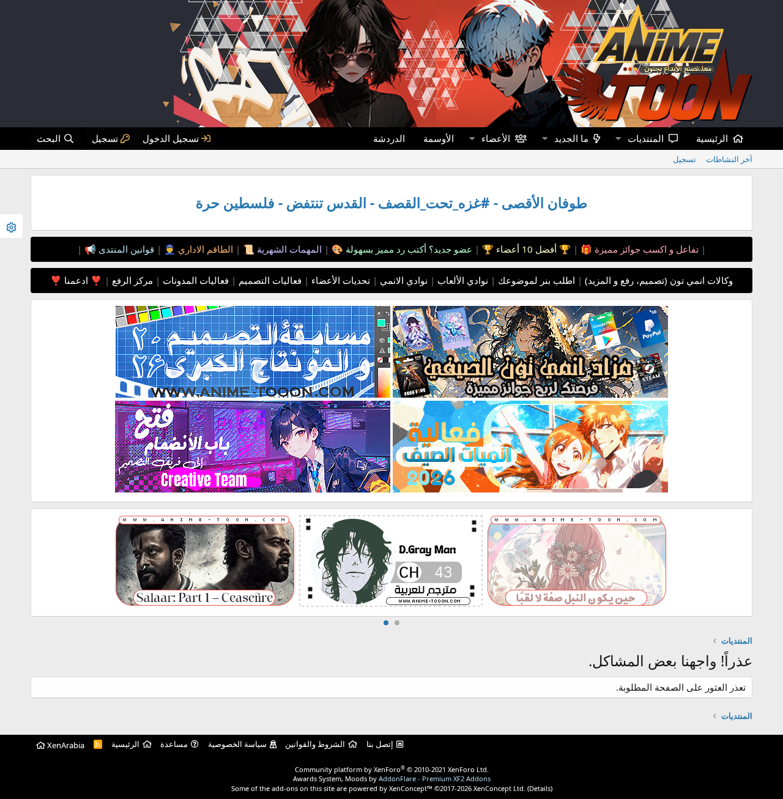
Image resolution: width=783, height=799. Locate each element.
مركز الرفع (131, 280)
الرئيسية (712, 138)
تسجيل (684, 159)
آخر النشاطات (729, 159)
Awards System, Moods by (392, 778)
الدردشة (389, 138)
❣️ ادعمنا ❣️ (76, 280)
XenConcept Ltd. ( (501, 788)
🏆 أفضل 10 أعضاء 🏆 (525, 249)
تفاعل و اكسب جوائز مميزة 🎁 (638, 249)
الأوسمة (438, 138)
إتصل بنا (379, 743)
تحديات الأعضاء (339, 280)
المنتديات (646, 138)
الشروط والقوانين (315, 743)
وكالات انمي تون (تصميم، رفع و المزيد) (659, 280)
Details (540, 788)
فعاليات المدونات (194, 280)
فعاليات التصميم (269, 280)
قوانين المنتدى (125, 249)
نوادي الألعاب (461, 280)
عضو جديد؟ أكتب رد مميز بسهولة (407, 249)
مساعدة (174, 743)
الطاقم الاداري (204, 249)
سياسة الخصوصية (237, 743)
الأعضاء (495, 138)
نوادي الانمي (402, 280)
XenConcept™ (410, 788)
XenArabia (64, 745)
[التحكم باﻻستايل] (11, 226)
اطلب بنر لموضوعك (535, 280)
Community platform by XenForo (392, 769)
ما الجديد (571, 138)
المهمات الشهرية (288, 249)
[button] (617, 138)
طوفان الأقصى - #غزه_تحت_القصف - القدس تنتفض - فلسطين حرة (391, 202)
